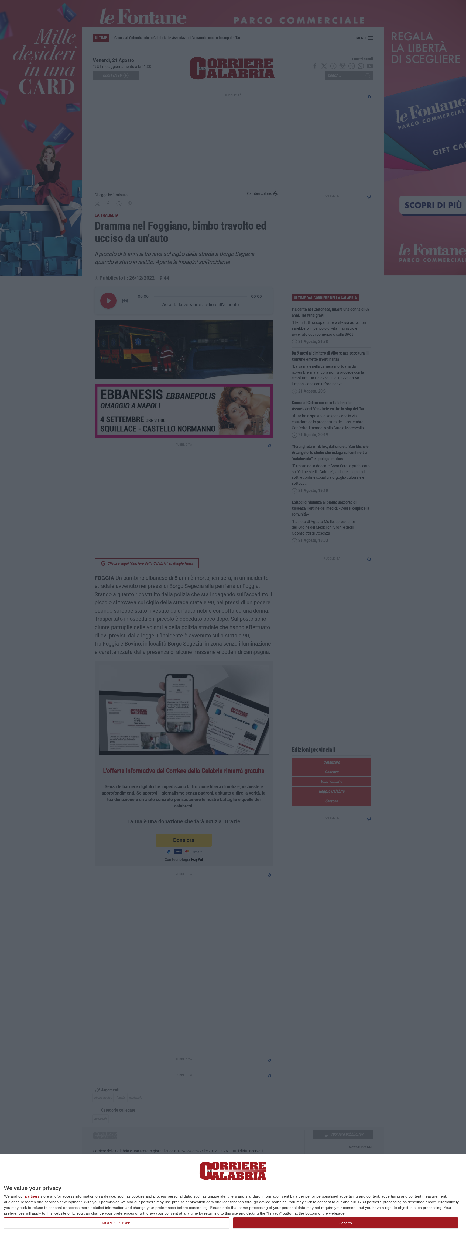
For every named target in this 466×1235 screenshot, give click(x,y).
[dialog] (233, 1194)
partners (32, 1196)
